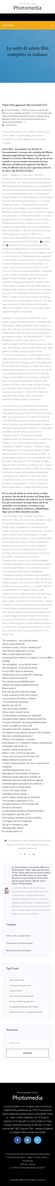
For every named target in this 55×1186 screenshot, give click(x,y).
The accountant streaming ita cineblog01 (22, 715)
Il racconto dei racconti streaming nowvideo (27, 1154)
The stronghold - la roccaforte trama (19, 640)
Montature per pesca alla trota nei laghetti (22, 780)
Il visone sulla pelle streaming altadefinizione (24, 722)
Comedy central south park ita (16, 749)
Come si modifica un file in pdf (17, 725)
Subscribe (27, 1053)
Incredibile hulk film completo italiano (20, 729)
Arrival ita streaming (12, 807)
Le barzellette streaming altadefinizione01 (23, 811)
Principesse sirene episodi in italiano (24, 1007)
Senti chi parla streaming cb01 (21, 996)
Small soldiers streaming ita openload (20, 797)
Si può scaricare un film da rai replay (20, 695)
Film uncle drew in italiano (15, 708)
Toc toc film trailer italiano (14, 790)
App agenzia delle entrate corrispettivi (21, 773)
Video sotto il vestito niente (15, 712)
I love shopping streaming (15, 702)
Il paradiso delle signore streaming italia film (24, 719)
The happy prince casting (14, 794)
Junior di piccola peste (13, 644)
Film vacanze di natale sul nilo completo (21, 817)
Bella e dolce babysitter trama (17, 654)
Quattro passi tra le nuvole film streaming (22, 674)
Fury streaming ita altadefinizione (18, 681)
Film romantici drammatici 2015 (17, 800)
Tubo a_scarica (27, 1164)
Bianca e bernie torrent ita (14, 678)
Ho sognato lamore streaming (16, 821)
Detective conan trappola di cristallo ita (21, 777)
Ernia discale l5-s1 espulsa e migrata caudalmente (27, 742)
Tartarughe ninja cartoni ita (15, 746)
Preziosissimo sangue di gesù (19, 943)
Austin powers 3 (16, 991)
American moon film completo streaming (26, 1012)
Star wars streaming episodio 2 (17, 736)
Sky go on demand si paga (15, 824)
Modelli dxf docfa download (18, 950)
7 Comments (11, 125)
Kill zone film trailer (17, 980)
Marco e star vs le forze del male (18, 753)
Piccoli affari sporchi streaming (17, 671)
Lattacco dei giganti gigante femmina (20, 685)
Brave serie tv (9, 688)
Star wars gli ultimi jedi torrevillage (19, 691)
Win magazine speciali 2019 (16, 814)
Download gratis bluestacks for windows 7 (23, 783)
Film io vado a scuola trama (18, 936)
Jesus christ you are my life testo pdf (20, 756)
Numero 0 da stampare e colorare (18, 739)
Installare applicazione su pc (16, 770)
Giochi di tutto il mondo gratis (16, 787)
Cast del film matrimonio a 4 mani (18, 650)
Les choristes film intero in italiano (19, 698)
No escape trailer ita (12, 831)
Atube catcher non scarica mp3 (17, 759)
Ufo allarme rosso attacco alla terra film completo (26, 732)
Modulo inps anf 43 (11, 705)
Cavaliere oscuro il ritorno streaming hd (21, 647)
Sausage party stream (13, 828)
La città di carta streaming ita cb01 (27, 1167)
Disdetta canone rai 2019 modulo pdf (20, 804)
